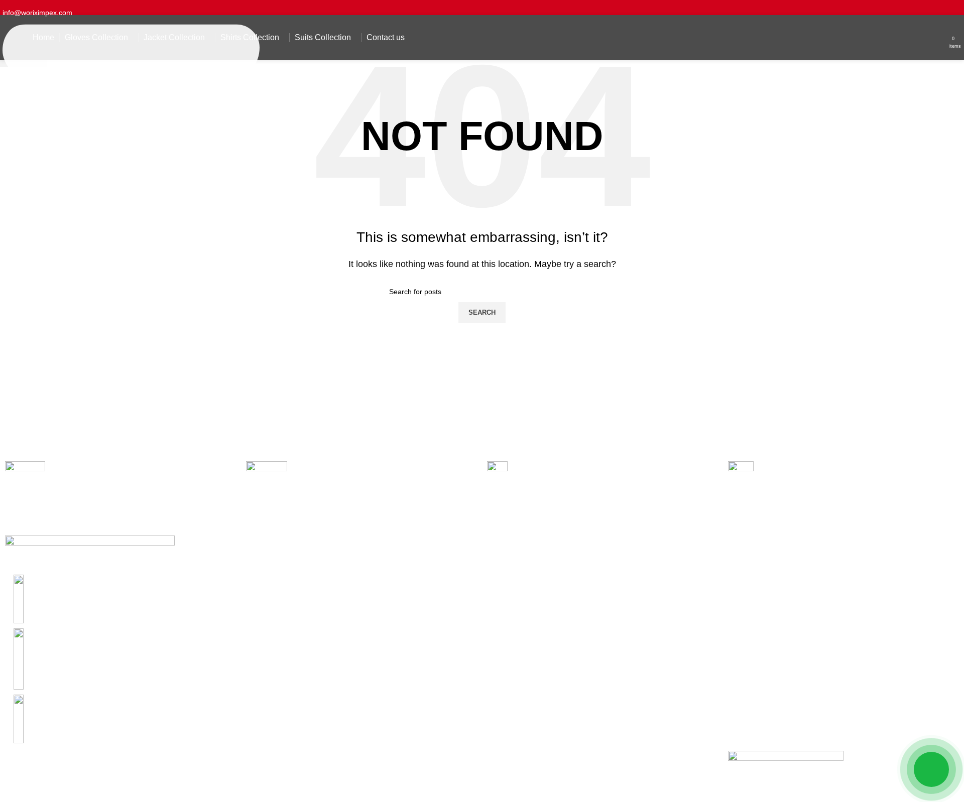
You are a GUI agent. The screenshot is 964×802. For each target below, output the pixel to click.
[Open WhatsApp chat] (931, 769)
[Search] (942, 38)
